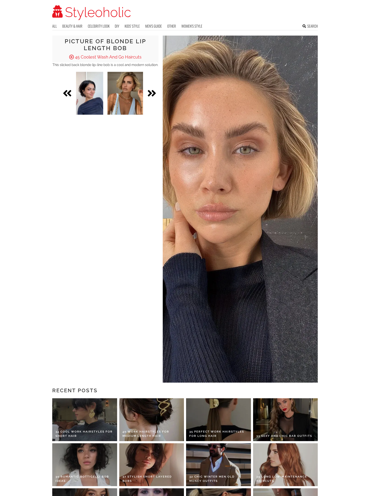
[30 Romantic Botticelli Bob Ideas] (84, 464)
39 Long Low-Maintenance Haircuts (281, 478)
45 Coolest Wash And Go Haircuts (108, 57)
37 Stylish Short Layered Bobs (147, 478)
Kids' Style (132, 26)
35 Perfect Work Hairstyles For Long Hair (216, 433)
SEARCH (312, 26)
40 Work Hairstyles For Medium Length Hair (145, 433)
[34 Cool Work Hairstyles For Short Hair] (84, 419)
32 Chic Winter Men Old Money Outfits (211, 478)
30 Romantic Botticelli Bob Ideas (82, 478)
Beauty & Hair (72, 26)
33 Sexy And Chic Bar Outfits (284, 435)
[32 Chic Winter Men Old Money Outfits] (218, 464)
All (54, 26)
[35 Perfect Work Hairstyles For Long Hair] (218, 419)
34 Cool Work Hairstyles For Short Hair (84, 433)
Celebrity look (99, 26)
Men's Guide (153, 26)
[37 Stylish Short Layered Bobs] (151, 464)
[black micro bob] (89, 93)
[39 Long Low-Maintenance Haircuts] (285, 464)
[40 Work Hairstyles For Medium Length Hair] (151, 419)
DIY (117, 26)
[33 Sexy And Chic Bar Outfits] (285, 419)
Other (171, 26)
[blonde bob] (125, 93)
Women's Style (191, 26)
